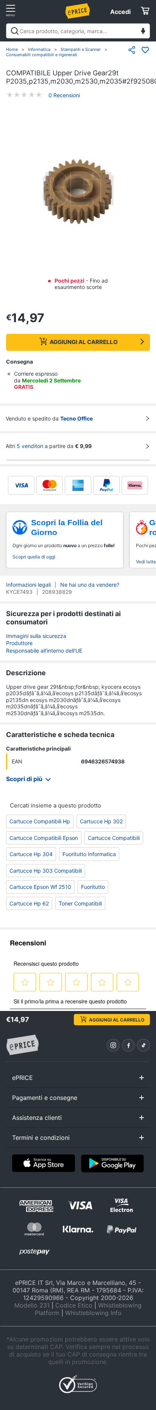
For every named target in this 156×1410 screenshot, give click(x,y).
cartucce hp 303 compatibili (45, 870)
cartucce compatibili (114, 838)
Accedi (120, 11)
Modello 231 (32, 1305)
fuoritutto (93, 887)
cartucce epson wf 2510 (40, 887)
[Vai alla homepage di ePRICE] (22, 1045)
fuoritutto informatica (89, 854)
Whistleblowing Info (93, 1313)
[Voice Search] (143, 32)
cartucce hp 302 (101, 821)
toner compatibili (80, 903)
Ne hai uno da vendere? (89, 584)
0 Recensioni (64, 95)
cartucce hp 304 (31, 854)
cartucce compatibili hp (39, 821)
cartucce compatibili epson (43, 838)
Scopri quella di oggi (33, 557)
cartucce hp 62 (29, 903)
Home (12, 49)
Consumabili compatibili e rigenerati (41, 54)
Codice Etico (73, 1305)
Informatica (39, 49)
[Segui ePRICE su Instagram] (113, 1045)
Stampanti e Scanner (81, 49)
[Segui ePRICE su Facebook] (128, 1045)
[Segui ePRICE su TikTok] (143, 1045)
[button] (78, 192)
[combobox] (78, 30)
